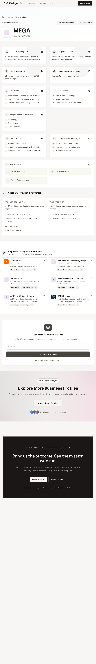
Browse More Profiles (48, 403)
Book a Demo (85, 3)
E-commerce (13, 123)
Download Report (68, 22)
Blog (51, 3)
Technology (12, 119)
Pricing (43, 3)
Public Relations (14, 127)
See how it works (57, 479)
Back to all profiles (11, 22)
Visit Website (87, 22)
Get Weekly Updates (48, 354)
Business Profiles (13, 17)
